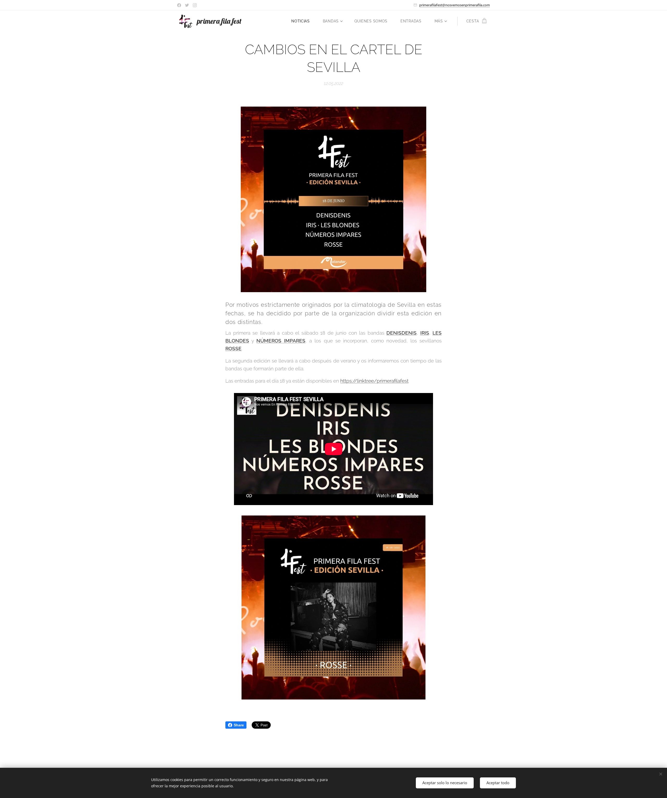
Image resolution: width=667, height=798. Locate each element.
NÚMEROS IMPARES (280, 340)
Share (239, 725)
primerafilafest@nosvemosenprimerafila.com (454, 5)
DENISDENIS (401, 333)
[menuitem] (303, 21)
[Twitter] (187, 5)
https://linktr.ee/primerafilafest (374, 381)
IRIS (424, 333)
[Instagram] (195, 5)
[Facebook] (179, 5)
